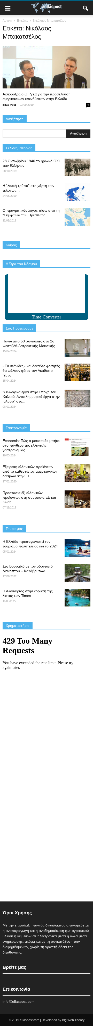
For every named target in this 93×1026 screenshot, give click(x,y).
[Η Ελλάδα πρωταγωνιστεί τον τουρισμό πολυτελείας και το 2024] (77, 548)
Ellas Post (9, 104)
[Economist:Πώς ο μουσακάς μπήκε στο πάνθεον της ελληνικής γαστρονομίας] (77, 447)
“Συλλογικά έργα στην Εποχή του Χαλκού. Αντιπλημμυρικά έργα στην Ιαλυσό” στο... (31, 396)
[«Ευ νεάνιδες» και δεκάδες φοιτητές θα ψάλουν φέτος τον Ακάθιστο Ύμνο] (77, 372)
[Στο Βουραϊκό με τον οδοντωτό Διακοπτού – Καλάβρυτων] (77, 573)
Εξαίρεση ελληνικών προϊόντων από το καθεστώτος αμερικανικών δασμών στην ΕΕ (30, 471)
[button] (86, 8)
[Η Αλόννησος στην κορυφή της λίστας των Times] (77, 597)
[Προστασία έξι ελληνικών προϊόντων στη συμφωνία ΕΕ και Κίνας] (77, 499)
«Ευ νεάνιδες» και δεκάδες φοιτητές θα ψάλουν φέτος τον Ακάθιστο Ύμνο (31, 370)
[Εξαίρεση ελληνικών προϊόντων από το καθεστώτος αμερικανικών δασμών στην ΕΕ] (77, 473)
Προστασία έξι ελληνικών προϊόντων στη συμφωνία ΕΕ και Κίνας (29, 497)
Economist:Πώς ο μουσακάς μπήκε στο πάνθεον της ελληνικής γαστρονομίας (31, 445)
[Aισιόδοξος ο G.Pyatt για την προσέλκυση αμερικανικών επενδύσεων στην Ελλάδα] (46, 67)
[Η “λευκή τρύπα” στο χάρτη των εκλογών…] (77, 192)
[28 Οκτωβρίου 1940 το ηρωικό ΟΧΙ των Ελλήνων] (77, 167)
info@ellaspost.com (19, 1001)
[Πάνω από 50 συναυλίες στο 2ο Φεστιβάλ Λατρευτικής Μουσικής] (77, 348)
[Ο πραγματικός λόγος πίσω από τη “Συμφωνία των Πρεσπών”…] (77, 217)
